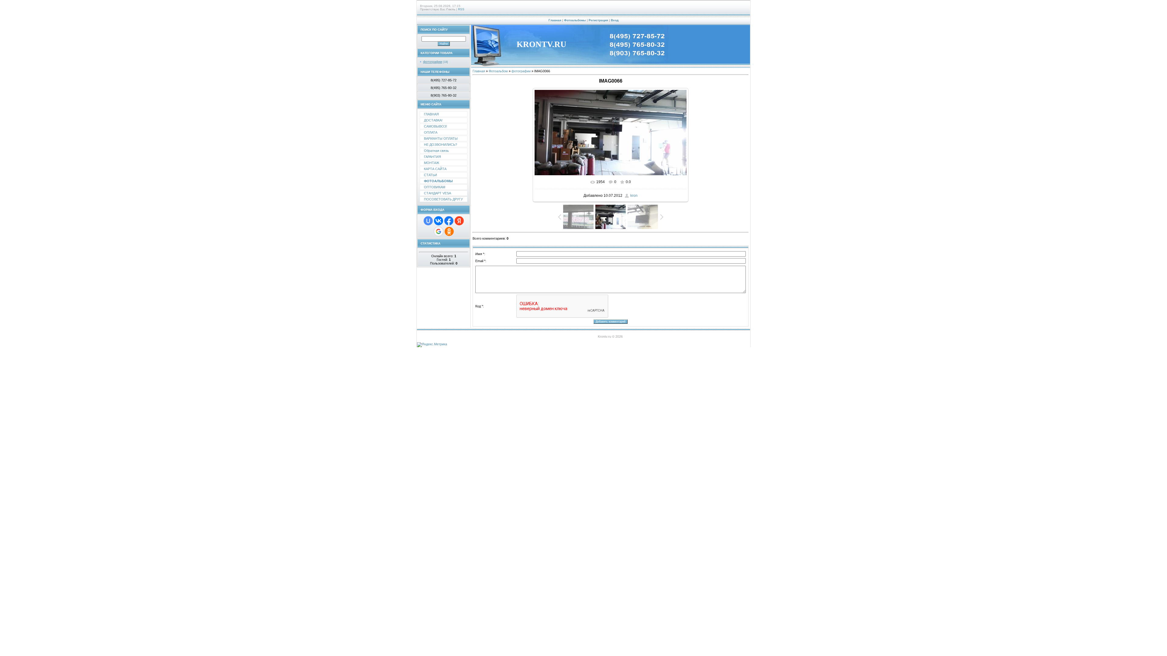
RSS (461, 9)
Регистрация (598, 20)
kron (634, 195)
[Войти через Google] (438, 231)
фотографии (432, 61)
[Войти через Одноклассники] (449, 231)
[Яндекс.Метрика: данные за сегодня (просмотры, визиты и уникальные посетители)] (432, 344)
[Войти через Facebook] (448, 220)
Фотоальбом (498, 71)
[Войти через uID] (428, 220)
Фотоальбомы (575, 20)
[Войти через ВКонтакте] (438, 220)
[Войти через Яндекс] (459, 220)
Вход (614, 20)
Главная (555, 20)
